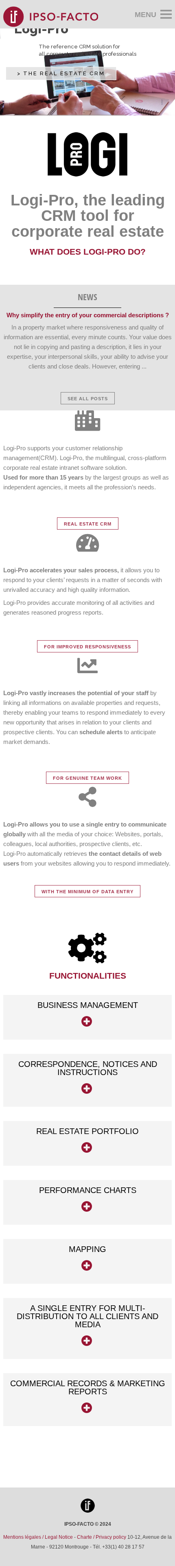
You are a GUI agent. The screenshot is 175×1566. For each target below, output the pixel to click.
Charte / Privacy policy (101, 1537)
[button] (87, 1017)
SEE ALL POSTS (88, 398)
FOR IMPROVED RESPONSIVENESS (87, 646)
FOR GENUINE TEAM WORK (87, 778)
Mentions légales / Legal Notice (38, 1537)
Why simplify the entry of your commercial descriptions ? (88, 315)
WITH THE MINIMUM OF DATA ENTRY (87, 891)
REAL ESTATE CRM (88, 523)
